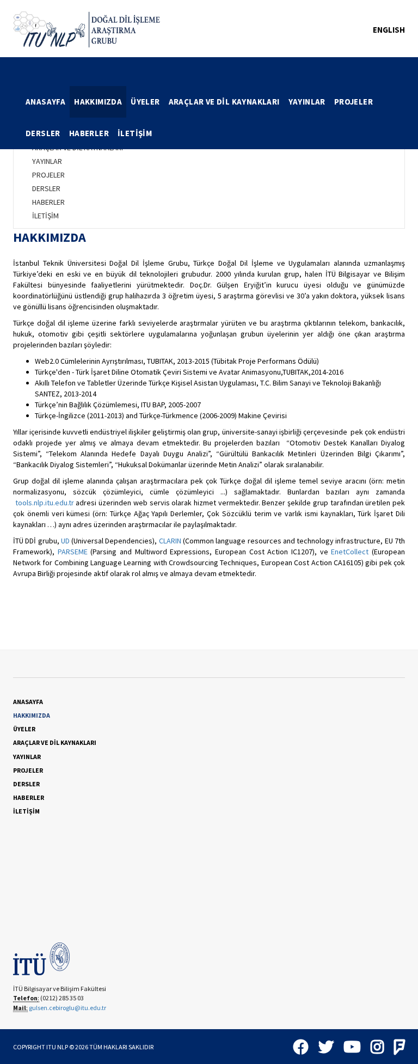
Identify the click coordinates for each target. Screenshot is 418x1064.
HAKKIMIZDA (98, 101)
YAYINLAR (306, 101)
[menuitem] (45, 102)
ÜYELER (145, 101)
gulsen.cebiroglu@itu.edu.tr (67, 1008)
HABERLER (89, 133)
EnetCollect (349, 552)
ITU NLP (57, 1047)
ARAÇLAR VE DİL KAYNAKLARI (224, 101)
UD (65, 541)
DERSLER (43, 133)
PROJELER (353, 101)
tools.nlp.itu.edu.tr (44, 502)
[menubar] (213, 117)
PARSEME (73, 552)
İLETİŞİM (135, 133)
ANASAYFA (45, 101)
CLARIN (170, 541)
